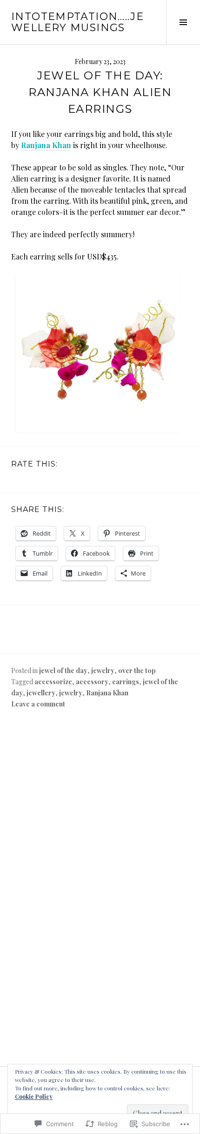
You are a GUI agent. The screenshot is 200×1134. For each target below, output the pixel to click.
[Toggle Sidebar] (183, 22)
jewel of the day (63, 670)
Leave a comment (38, 704)
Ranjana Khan (46, 145)
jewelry (102, 670)
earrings (125, 681)
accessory (92, 681)
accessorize (53, 681)
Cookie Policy (34, 1096)
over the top (137, 670)
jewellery (41, 692)
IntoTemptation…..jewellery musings (77, 22)
